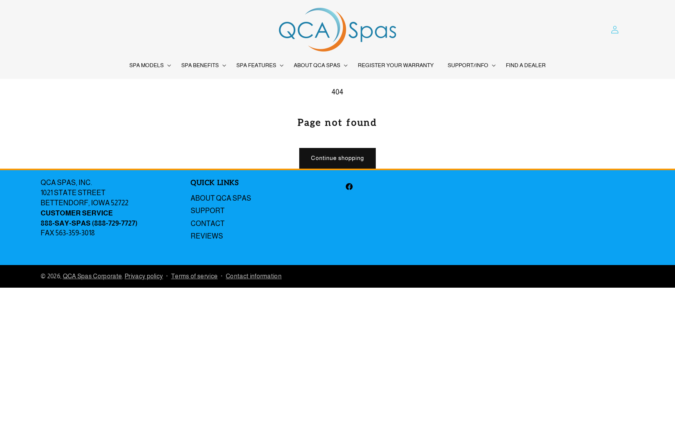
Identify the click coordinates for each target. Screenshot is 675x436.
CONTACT (208, 224)
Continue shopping (337, 158)
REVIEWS (207, 236)
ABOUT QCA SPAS (221, 198)
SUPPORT (208, 211)
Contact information (254, 276)
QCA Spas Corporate (92, 276)
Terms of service (194, 276)
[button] (148, 65)
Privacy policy (144, 276)
